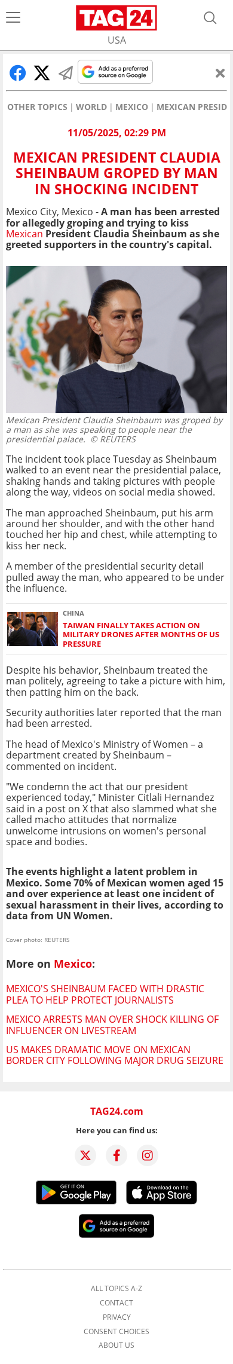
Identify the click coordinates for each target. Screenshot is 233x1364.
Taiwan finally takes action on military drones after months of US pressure (141, 635)
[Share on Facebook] (18, 73)
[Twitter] (85, 1155)
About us (116, 1345)
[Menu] (13, 18)
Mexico (131, 107)
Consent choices (116, 1332)
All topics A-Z (116, 1289)
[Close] (220, 72)
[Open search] (210, 18)
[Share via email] (66, 73)
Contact (116, 1303)
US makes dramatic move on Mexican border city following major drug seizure (114, 1055)
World (91, 107)
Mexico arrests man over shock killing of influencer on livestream (112, 1024)
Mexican (24, 233)
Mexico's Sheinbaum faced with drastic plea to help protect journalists (105, 994)
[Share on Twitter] (42, 73)
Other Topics (37, 107)
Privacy (117, 1317)
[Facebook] (116, 1155)
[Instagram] (147, 1155)
